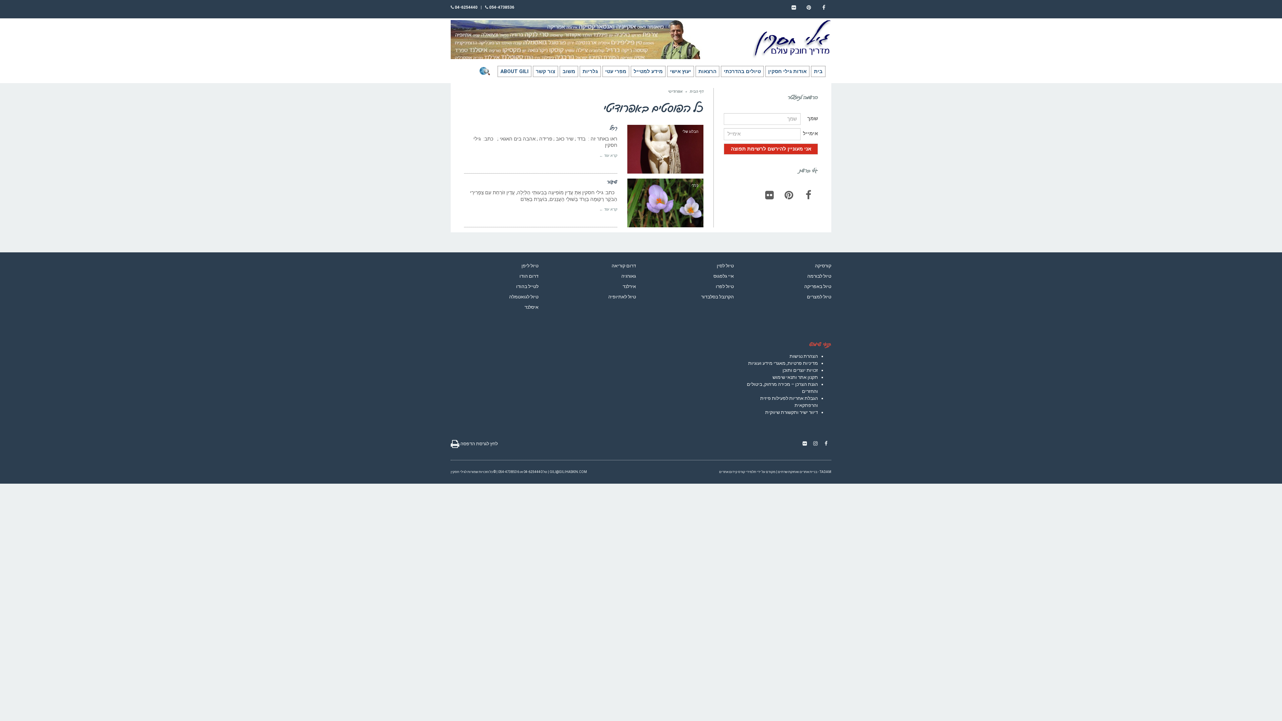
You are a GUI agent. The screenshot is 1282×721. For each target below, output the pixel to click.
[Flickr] (769, 195)
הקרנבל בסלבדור (717, 296)
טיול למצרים (819, 296)
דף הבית (696, 91)
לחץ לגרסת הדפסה (478, 443)
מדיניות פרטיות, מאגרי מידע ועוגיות (783, 363)
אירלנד (629, 286)
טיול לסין (725, 265)
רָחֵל (613, 128)
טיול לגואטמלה (524, 296)
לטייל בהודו (527, 286)
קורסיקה (823, 265)
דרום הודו (529, 276)
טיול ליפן (530, 265)
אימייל (810, 134)
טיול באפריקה (817, 286)
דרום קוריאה (624, 265)
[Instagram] (815, 443)
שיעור (612, 182)
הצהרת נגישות (804, 356)
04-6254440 (465, 7)
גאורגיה (628, 276)
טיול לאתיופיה (622, 296)
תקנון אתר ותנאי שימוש (795, 377)
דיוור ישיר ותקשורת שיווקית (791, 412)
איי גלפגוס (723, 276)
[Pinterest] (789, 195)
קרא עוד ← (608, 156)
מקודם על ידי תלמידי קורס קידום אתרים (747, 472)
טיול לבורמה (819, 276)
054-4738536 (501, 7)
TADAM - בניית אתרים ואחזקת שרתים (804, 472)
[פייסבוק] (808, 195)
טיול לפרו (725, 286)
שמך (812, 118)
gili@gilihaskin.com (568, 472)
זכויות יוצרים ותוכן (800, 370)
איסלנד (531, 307)
